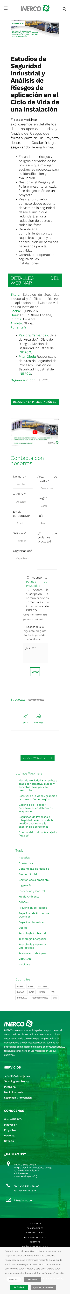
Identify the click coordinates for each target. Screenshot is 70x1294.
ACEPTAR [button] (19, 1287)
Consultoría (26, 863)
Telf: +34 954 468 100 (26, 1186)
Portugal (22, 998)
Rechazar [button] (32, 1279)
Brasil (20, 986)
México (42, 992)
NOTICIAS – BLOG (35, 1233)
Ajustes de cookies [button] (43, 1287)
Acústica (24, 857)
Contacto (35, 1242)
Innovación (10, 1124)
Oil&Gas (23, 902)
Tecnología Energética (33, 938)
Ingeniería (25, 885)
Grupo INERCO (13, 1119)
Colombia (42, 986)
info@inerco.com (24, 1200)
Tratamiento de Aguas (33, 953)
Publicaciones (35, 1228)
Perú (52, 992)
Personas (9, 1135)
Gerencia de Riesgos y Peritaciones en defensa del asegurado (36, 808)
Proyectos (10, 1130)
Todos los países (36, 700)
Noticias (9, 1140)
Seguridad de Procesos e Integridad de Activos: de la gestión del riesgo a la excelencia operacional (36, 821)
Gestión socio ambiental (34, 879)
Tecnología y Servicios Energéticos (32, 946)
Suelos (23, 927)
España (20, 992)
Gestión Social (28, 874)
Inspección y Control (32, 891)
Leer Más (14, 1279)
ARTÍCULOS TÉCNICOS (35, 1237)
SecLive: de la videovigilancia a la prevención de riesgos (38, 797)
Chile (30, 986)
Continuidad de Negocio (34, 868)
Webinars (24, 964)
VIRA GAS (25, 958)
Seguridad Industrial (31, 922)
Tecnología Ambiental (32, 933)
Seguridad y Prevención (18, 1097)
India (31, 992)
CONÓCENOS (35, 1224)
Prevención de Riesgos (33, 907)
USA (55, 998)
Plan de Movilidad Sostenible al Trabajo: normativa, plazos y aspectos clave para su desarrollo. (38, 785)
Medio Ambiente (29, 896)
